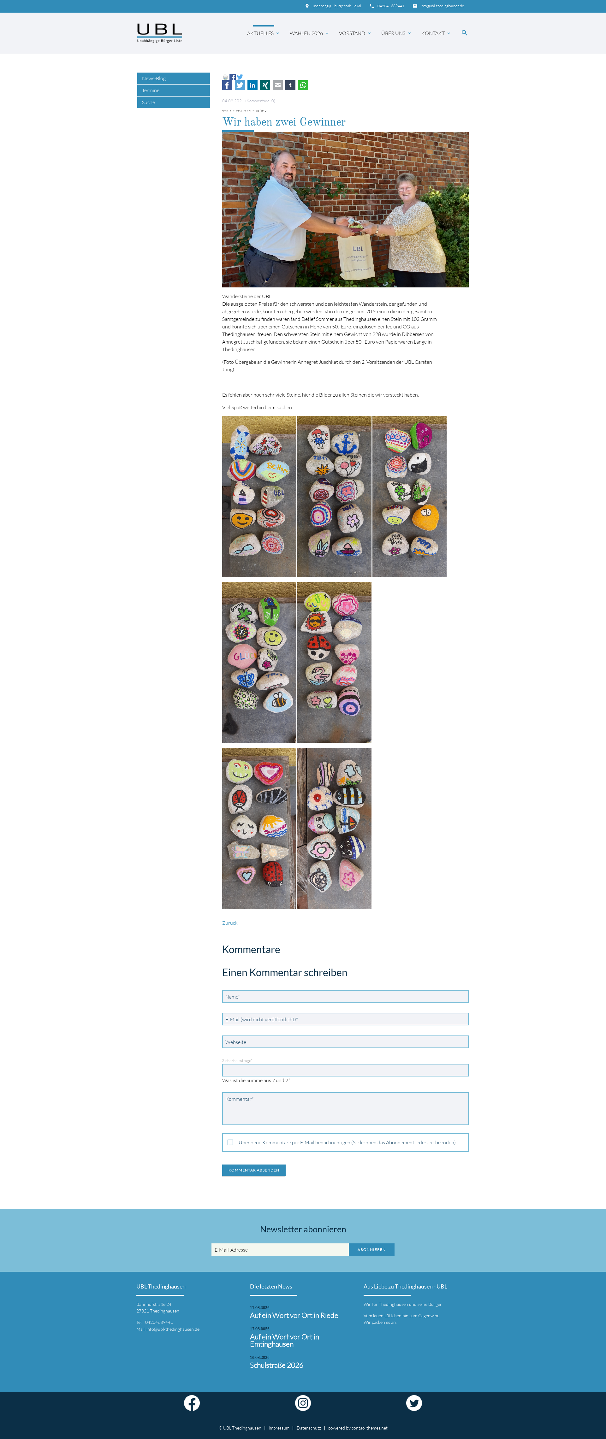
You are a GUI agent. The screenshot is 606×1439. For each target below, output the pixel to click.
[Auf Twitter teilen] (240, 76)
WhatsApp (303, 85)
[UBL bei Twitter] (414, 1407)
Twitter (240, 85)
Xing (265, 85)
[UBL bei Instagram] (303, 1407)
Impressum (279, 1427)
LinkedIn (252, 85)
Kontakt (436, 33)
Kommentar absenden (254, 1170)
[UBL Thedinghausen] (159, 33)
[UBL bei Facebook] (192, 1407)
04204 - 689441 (390, 5)
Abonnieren (372, 1249)
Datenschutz (309, 1427)
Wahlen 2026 (310, 33)
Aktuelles (263, 33)
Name (234, 996)
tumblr (290, 85)
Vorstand (355, 33)
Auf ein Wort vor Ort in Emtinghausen (284, 1340)
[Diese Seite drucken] (225, 76)
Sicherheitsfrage (237, 1060)
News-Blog (154, 78)
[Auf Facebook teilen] (232, 76)
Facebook (227, 85)
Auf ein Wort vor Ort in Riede (294, 1315)
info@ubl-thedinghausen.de (442, 5)
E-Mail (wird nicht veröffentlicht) (261, 1019)
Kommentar (239, 1098)
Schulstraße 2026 (276, 1365)
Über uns (396, 33)
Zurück (230, 923)
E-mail (278, 85)
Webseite (235, 1042)
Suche (148, 102)
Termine (150, 90)
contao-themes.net (370, 1427)
